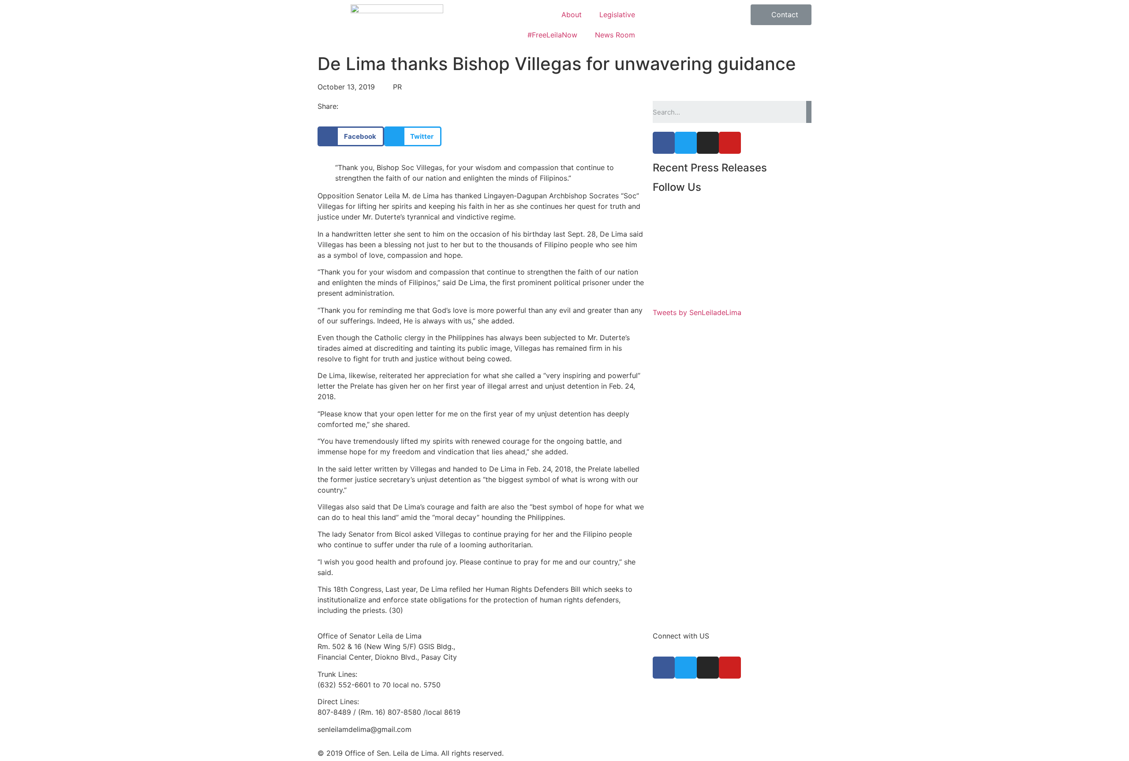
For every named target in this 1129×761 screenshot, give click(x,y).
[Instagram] (708, 143)
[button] (781, 14)
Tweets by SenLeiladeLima (697, 312)
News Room (615, 34)
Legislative (617, 14)
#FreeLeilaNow (552, 34)
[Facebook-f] (664, 143)
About (571, 14)
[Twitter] (686, 143)
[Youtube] (730, 143)
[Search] (808, 112)
